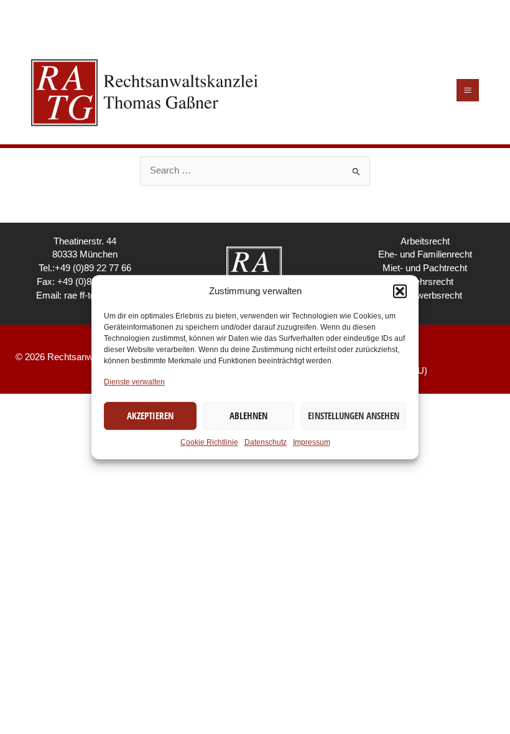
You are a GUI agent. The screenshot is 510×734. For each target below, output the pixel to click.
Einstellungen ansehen (353, 415)
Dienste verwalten (134, 382)
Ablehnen (248, 415)
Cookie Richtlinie (209, 442)
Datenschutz (265, 442)
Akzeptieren (150, 415)
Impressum (311, 442)
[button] (400, 291)
